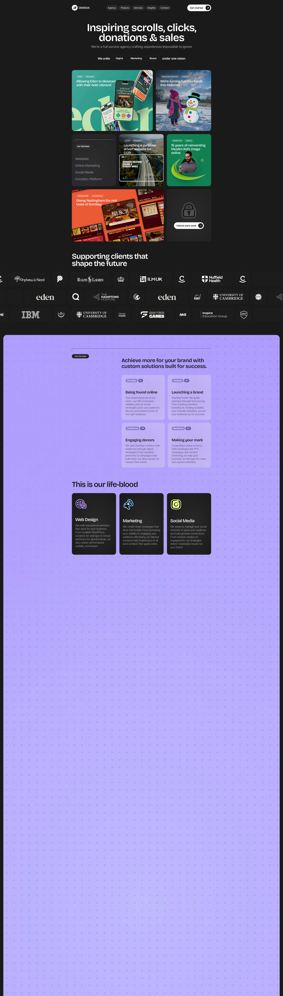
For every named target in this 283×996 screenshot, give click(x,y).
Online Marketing (87, 165)
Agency (112, 8)
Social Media (84, 172)
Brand (153, 58)
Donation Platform (88, 179)
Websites (82, 158)
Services (138, 8)
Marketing (136, 58)
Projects (125, 8)
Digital (119, 58)
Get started (196, 7)
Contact (165, 8)
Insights (151, 8)
